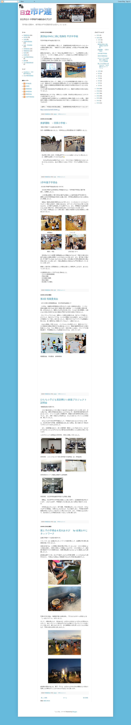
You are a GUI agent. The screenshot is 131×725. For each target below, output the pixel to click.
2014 (98, 100)
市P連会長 (28, 83)
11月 (99, 42)
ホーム (65, 698)
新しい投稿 (44, 698)
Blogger (75, 711)
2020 (98, 37)
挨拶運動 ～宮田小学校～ (53, 123)
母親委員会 (27, 51)
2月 (99, 85)
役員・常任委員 (28, 45)
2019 (98, 88)
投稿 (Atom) (46, 700)
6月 (99, 81)
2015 (98, 98)
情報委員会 (27, 35)
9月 (99, 73)
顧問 (25, 60)
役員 (25, 53)
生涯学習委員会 (28, 41)
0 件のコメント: (62, 114)
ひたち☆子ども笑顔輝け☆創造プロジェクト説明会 (103, 60)
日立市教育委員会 (28, 57)
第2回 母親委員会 (49, 299)
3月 (99, 83)
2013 (98, 103)
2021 (98, 35)
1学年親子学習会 (48, 182)
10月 (99, 71)
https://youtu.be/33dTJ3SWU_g (49, 109)
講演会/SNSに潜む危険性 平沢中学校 (59, 36)
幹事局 (25, 55)
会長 (25, 39)
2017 (98, 93)
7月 (99, 78)
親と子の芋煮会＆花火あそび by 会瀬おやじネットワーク (103, 66)
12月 (99, 40)
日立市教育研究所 (28, 62)
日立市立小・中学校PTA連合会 (28, 72)
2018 (98, 91)
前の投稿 (85, 698)
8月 (99, 76)
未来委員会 (27, 48)
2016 (98, 96)
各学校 (25, 37)
